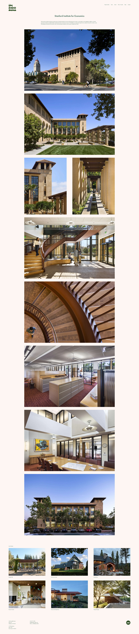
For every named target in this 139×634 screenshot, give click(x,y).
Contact (129, 4)
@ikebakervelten (36, 623)
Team (112, 4)
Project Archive (107, 4)
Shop (125, 4)
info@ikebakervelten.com (34, 622)
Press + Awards (120, 4)
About (115, 4)
